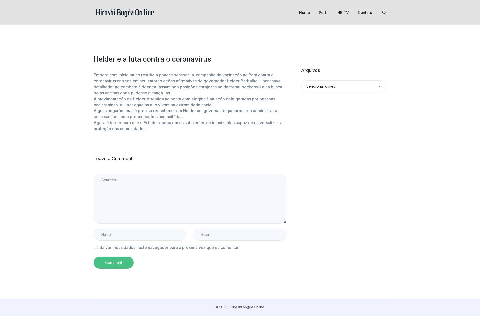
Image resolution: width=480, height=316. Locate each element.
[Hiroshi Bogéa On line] (125, 12)
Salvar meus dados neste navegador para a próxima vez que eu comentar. (170, 247)
